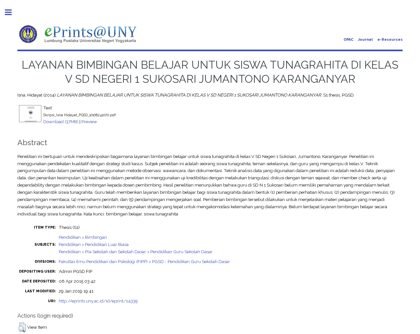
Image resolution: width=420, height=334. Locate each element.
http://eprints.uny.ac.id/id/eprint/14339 (98, 300)
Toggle (12, 12)
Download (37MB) (60, 121)
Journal (365, 39)
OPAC (348, 39)
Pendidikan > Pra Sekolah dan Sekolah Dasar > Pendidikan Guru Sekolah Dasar (136, 251)
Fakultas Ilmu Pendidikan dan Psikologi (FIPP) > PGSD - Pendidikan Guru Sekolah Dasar (144, 261)
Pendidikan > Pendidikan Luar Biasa (94, 244)
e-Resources (390, 39)
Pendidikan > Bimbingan (83, 237)
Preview (89, 121)
